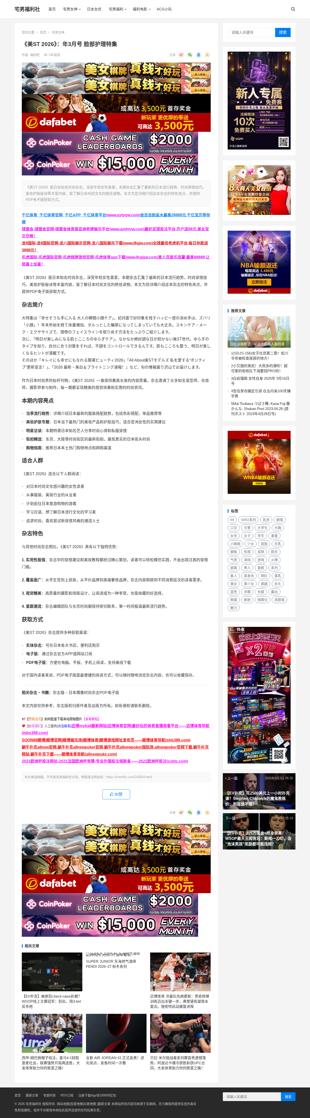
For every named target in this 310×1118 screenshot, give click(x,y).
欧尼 (274, 552)
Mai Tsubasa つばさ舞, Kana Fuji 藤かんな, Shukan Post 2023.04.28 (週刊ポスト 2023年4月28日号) (260, 409)
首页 (52, 9)
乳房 (266, 520)
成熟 (260, 552)
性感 (247, 552)
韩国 (233, 600)
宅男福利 (116, 9)
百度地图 (76, 1104)
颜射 (247, 600)
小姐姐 (235, 544)
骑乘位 (262, 600)
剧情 (279, 520)
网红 (264, 576)
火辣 (274, 560)
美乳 (277, 576)
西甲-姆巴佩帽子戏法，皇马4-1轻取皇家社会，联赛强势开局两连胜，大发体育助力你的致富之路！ (51, 1063)
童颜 (260, 568)
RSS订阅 (67, 1095)
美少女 (249, 584)
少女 (250, 544)
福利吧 (35, 55)
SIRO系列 (248, 520)
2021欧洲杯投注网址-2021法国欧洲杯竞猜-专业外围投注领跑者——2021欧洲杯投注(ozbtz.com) (105, 761)
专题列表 (49, 1095)
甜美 (233, 568)
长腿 (260, 592)
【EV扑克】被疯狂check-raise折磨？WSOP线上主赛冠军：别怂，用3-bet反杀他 (52, 1001)
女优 (233, 536)
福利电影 (140, 9)
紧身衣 (249, 576)
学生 (260, 536)
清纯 (247, 560)
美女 (233, 584)
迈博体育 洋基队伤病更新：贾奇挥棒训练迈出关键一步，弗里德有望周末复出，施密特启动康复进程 (179, 1001)
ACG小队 (164, 9)
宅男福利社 (27, 9)
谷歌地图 (90, 1104)
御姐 (233, 552)
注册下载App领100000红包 (97, 1095)
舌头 (277, 584)
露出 (274, 592)
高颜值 (279, 600)
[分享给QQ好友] (198, 54)
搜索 (283, 32)
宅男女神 (70, 9)
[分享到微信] (189, 54)
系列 (274, 568)
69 (232, 520)
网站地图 (63, 1104)
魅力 (233, 608)
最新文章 (32, 1095)
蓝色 (233, 592)
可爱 (247, 528)
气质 (233, 560)
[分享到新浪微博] (181, 54)
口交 (233, 528)
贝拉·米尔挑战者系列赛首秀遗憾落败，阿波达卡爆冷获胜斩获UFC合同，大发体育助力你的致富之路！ (178, 1063)
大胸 (277, 528)
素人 (233, 576)
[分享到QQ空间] (207, 54)
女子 (247, 536)
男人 (247, 568)
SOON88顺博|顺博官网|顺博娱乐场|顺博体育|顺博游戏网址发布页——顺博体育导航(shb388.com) (106, 740)
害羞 (274, 536)
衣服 (247, 592)
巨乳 (277, 544)
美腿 (264, 584)
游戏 (260, 560)
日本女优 (94, 9)
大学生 (262, 528)
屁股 (264, 544)
